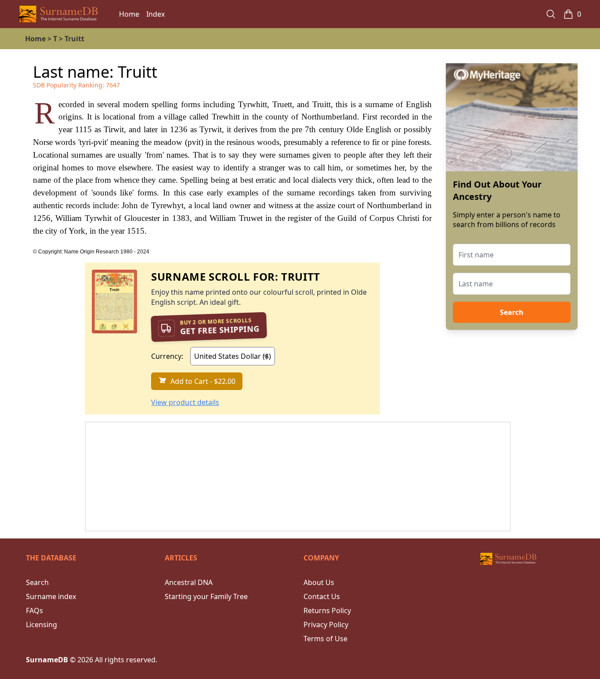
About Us (319, 582)
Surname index (51, 596)
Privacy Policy (326, 624)
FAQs (34, 610)
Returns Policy (327, 610)
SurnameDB (47, 660)
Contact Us (322, 596)
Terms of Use (325, 638)
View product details (185, 402)
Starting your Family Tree (206, 596)
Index (155, 14)
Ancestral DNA (189, 582)
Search (512, 312)
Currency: (167, 356)
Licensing (41, 624)
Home (129, 14)
